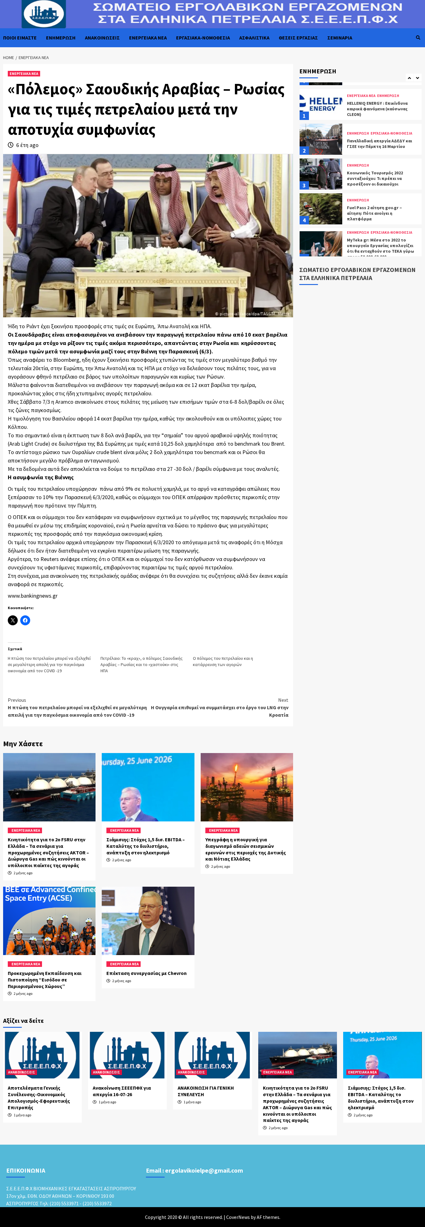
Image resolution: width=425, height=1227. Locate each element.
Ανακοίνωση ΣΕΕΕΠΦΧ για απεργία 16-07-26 (122, 1091)
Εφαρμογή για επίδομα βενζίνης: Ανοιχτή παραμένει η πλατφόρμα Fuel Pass (380, 254)
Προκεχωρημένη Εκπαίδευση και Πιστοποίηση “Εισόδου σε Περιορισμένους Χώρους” (45, 979)
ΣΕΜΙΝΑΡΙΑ (339, 37)
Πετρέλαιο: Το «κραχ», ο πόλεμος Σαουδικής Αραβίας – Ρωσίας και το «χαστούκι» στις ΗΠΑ (141, 664)
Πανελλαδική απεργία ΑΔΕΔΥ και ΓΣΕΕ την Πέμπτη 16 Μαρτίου (379, 109)
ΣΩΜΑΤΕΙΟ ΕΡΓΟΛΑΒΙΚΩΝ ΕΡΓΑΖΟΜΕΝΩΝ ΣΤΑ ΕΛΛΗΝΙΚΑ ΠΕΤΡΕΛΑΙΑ (357, 274)
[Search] (418, 38)
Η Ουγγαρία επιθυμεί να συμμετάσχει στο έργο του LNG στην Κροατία (219, 707)
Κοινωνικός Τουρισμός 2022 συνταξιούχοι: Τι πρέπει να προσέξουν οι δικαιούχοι (375, 144)
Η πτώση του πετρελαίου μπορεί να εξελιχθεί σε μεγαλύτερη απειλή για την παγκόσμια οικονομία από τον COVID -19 (49, 664)
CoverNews (238, 1217)
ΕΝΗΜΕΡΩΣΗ (61, 37)
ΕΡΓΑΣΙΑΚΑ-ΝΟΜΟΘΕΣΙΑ (203, 37)
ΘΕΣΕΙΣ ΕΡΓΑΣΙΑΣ (298, 37)
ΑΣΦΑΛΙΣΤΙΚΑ (254, 37)
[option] (360, 106)
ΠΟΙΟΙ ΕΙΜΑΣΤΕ (20, 37)
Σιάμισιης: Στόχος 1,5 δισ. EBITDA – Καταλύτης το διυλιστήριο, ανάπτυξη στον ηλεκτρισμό (145, 846)
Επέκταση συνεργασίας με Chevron (146, 973)
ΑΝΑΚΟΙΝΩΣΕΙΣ (102, 37)
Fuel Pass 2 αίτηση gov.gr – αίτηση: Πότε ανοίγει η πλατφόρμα (374, 178)
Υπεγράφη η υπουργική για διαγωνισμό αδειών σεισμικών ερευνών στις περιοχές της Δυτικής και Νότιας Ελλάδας (245, 849)
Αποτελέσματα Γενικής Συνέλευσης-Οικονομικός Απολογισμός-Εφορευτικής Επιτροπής (39, 1097)
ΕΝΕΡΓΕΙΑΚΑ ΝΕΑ (148, 37)
